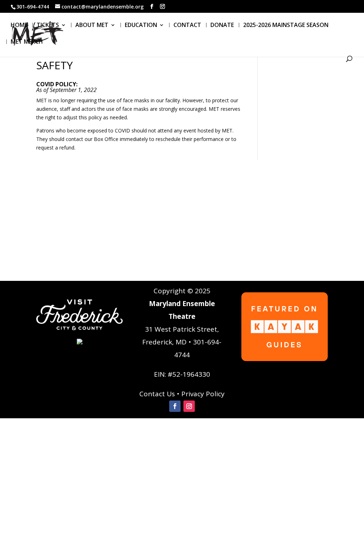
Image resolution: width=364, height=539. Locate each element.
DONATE (222, 25)
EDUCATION (141, 25)
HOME (19, 25)
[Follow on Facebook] (175, 406)
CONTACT (187, 25)
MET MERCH (27, 42)
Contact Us (157, 393)
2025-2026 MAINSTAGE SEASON (285, 25)
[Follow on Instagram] (189, 406)
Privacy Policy (203, 393)
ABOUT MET (91, 25)
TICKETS (48, 25)
